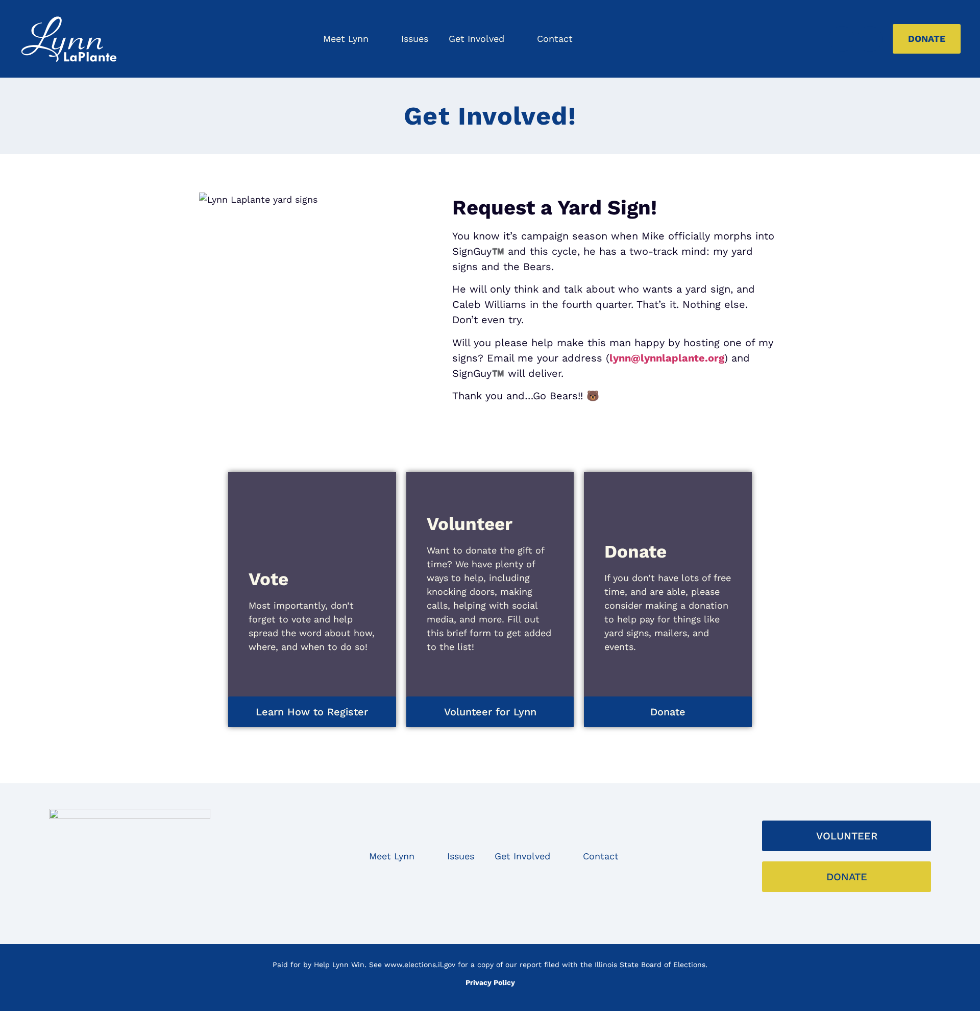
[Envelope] (459, 916)
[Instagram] (870, 39)
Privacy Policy (490, 982)
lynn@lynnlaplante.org (666, 358)
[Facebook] (841, 39)
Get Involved (476, 38)
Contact (555, 38)
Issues (414, 38)
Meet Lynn (346, 38)
